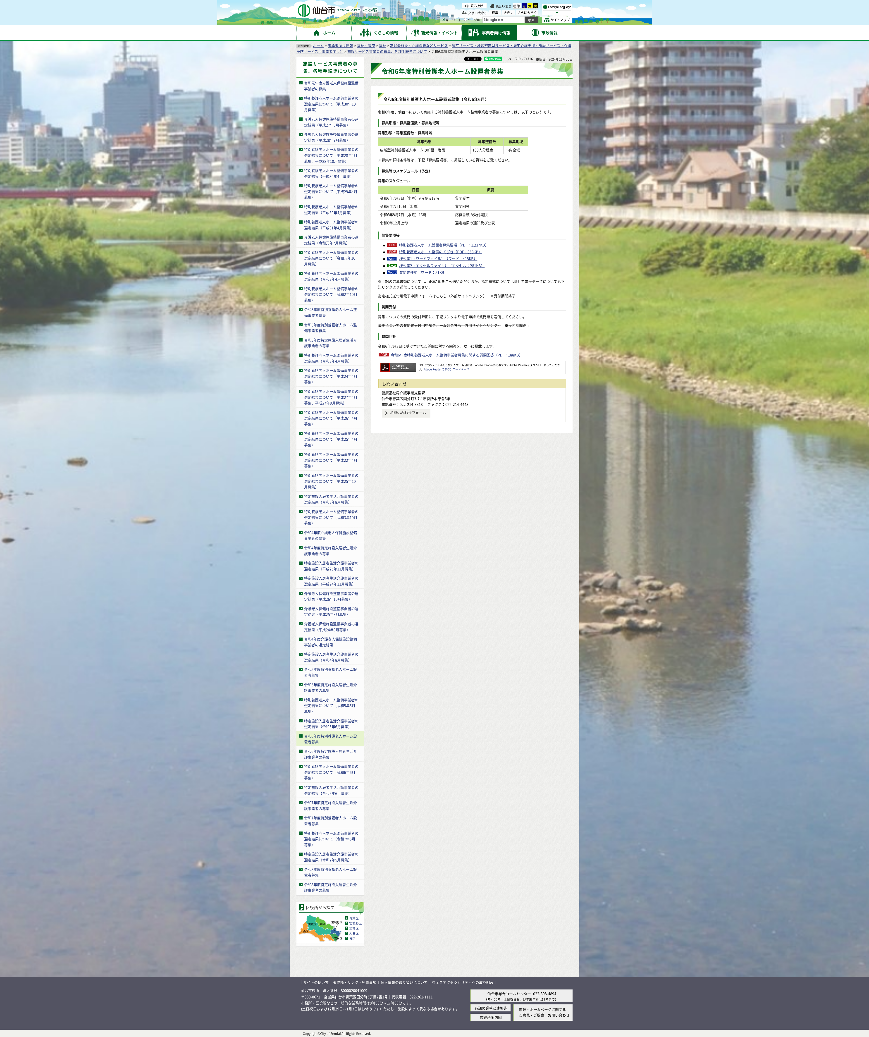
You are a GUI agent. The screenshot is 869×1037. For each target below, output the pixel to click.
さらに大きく (527, 12)
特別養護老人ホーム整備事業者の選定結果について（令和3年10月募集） (331, 517)
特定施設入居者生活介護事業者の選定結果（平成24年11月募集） (331, 581)
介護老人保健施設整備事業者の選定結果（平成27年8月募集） (331, 122)
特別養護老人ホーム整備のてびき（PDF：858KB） (440, 251)
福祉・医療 (366, 45)
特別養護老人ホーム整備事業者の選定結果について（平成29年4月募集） (331, 191)
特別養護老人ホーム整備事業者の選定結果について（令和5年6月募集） (331, 705)
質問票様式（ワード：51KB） (423, 272)
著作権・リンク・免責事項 (354, 982)
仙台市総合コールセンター (509, 993)
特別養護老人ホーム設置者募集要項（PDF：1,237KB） (444, 244)
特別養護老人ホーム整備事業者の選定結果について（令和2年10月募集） (331, 294)
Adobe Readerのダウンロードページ (446, 369)
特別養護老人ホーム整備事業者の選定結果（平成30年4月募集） (331, 173)
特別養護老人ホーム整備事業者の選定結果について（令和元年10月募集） (331, 258)
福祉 (382, 45)
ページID (474, 19)
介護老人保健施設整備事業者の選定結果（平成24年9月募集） (331, 626)
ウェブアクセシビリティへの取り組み (463, 982)
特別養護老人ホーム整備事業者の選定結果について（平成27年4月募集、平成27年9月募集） (331, 397)
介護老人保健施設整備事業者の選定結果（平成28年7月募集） (331, 137)
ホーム (318, 45)
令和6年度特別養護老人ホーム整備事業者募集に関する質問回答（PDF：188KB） (457, 355)
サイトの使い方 (316, 982)
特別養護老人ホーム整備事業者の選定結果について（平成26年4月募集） (331, 418)
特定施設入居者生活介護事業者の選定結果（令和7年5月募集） (331, 857)
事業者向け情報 (340, 45)
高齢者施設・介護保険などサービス (419, 45)
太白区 (354, 933)
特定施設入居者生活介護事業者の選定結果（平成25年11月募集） (331, 565)
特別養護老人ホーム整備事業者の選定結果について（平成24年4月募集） (331, 376)
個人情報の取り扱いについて (404, 982)
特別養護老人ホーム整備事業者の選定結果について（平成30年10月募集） (331, 103)
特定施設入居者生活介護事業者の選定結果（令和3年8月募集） (331, 499)
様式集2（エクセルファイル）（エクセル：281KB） (442, 265)
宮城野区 (355, 923)
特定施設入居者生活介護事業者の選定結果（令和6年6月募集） (331, 790)
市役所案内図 (491, 1017)
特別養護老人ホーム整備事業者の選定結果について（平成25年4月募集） (331, 438)
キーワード (454, 19)
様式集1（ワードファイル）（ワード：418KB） (438, 258)
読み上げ (476, 5)
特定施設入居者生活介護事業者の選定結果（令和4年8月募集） (331, 657)
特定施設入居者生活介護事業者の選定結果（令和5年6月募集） (331, 723)
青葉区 (354, 918)
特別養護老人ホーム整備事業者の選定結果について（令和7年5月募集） (331, 838)
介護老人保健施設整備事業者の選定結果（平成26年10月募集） (331, 596)
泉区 (352, 938)
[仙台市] (337, 10)
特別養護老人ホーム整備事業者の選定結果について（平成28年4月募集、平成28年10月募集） (331, 155)
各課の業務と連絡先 (491, 1008)
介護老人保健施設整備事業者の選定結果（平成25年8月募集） (331, 611)
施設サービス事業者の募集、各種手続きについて (387, 51)
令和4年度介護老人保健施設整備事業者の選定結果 (330, 642)
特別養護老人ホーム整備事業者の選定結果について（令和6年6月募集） (331, 772)
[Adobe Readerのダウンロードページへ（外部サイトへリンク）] (398, 365)
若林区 (354, 928)
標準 (516, 6)
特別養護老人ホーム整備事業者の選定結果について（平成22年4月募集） (331, 460)
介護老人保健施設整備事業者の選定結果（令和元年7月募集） (331, 240)
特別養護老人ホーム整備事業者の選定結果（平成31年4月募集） (331, 224)
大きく (508, 12)
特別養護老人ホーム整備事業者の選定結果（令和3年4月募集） (331, 358)
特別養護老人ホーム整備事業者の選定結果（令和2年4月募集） (331, 276)
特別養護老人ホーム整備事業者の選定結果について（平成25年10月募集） (331, 481)
